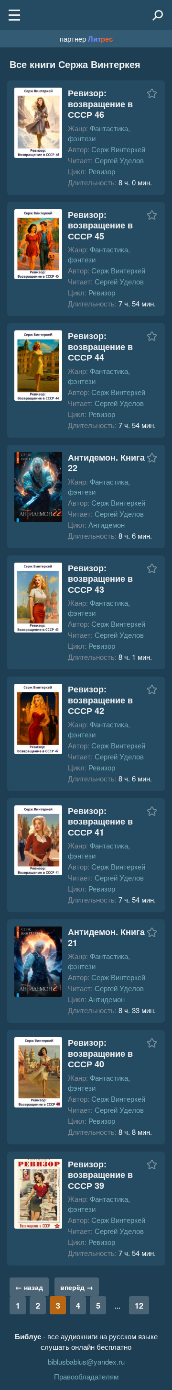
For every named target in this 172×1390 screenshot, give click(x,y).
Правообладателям (86, 1376)
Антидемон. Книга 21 (106, 937)
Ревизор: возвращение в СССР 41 (100, 821)
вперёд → (76, 1287)
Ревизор (101, 171)
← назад (29, 1287)
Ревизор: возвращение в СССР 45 (100, 225)
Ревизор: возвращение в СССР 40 (100, 1053)
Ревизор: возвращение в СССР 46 (100, 104)
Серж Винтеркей (118, 149)
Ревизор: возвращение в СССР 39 (100, 1175)
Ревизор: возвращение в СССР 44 (100, 346)
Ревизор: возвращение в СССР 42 (100, 700)
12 (139, 1305)
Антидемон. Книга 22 (106, 463)
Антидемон (106, 525)
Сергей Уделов (119, 160)
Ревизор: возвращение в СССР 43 (100, 579)
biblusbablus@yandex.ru (86, 1361)
